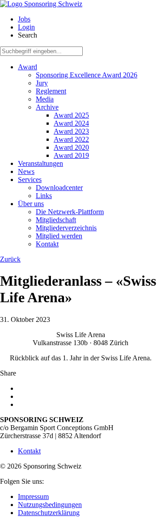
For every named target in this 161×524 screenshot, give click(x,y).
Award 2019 (71, 155)
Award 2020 (71, 147)
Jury (42, 83)
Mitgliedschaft (56, 220)
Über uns (31, 203)
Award (27, 67)
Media (45, 99)
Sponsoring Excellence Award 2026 (86, 75)
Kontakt (47, 244)
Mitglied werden (59, 236)
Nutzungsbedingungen (50, 504)
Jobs (24, 19)
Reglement (51, 91)
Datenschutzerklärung (49, 512)
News (26, 171)
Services (30, 179)
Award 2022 (71, 139)
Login (26, 27)
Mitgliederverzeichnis (66, 228)
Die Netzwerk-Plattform (70, 212)
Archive (47, 107)
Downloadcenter (59, 187)
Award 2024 (71, 123)
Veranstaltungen (40, 163)
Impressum (33, 496)
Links (44, 195)
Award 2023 (71, 131)
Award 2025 (71, 115)
